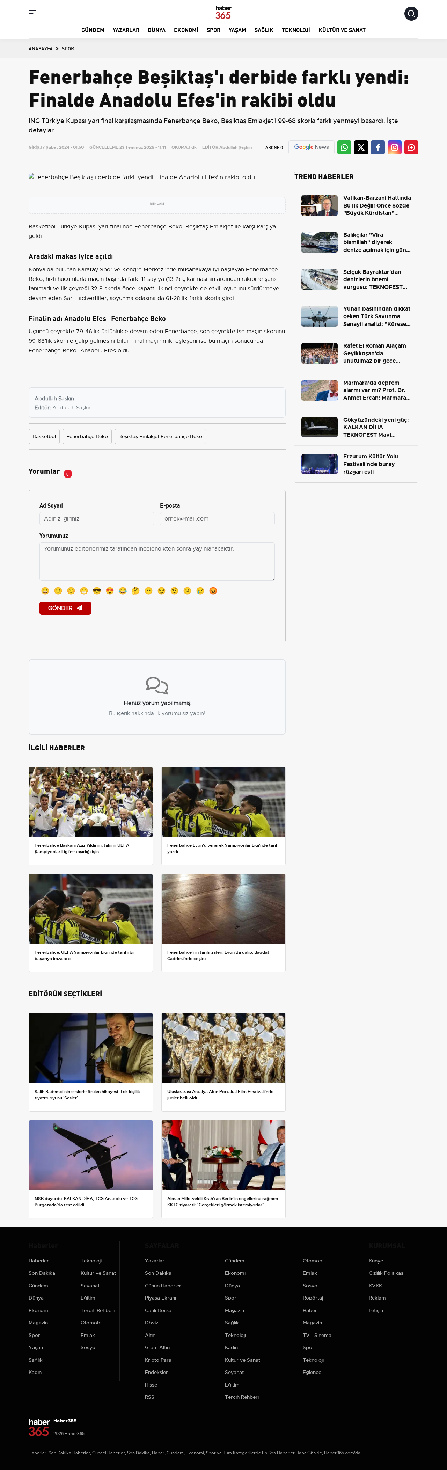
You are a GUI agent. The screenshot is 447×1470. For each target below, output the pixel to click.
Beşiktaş (196, 226)
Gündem (92, 30)
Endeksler (156, 1372)
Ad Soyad (51, 505)
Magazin (38, 1322)
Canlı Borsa (158, 1310)
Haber (310, 1310)
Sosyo (88, 1347)
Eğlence (312, 1372)
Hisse (151, 1385)
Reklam (377, 1298)
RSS (149, 1397)
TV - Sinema (317, 1335)
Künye (376, 1261)
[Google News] (311, 147)
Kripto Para (158, 1360)
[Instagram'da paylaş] (394, 147)
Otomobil (91, 1322)
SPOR (68, 48)
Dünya (157, 30)
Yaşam (237, 30)
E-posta (170, 505)
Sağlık (264, 30)
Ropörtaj (313, 1298)
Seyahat (90, 1285)
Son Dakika (42, 1273)
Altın (150, 1335)
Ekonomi (186, 30)
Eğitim (88, 1298)
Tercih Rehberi (98, 1310)
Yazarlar (126, 30)
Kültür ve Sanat (342, 30)
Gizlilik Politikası (386, 1273)
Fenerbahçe (150, 226)
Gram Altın (157, 1347)
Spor (213, 30)
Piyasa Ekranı (160, 1298)
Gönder (61, 608)
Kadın (35, 1372)
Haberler (39, 1261)
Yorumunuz (53, 535)
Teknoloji (296, 30)
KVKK (375, 1285)
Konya (37, 269)
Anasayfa (41, 48)
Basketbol (44, 436)
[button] (32, 14)
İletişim (377, 1310)
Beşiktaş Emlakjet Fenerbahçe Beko (160, 436)
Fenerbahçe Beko (87, 436)
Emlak (88, 1335)
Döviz (151, 1322)
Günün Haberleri (163, 1285)
